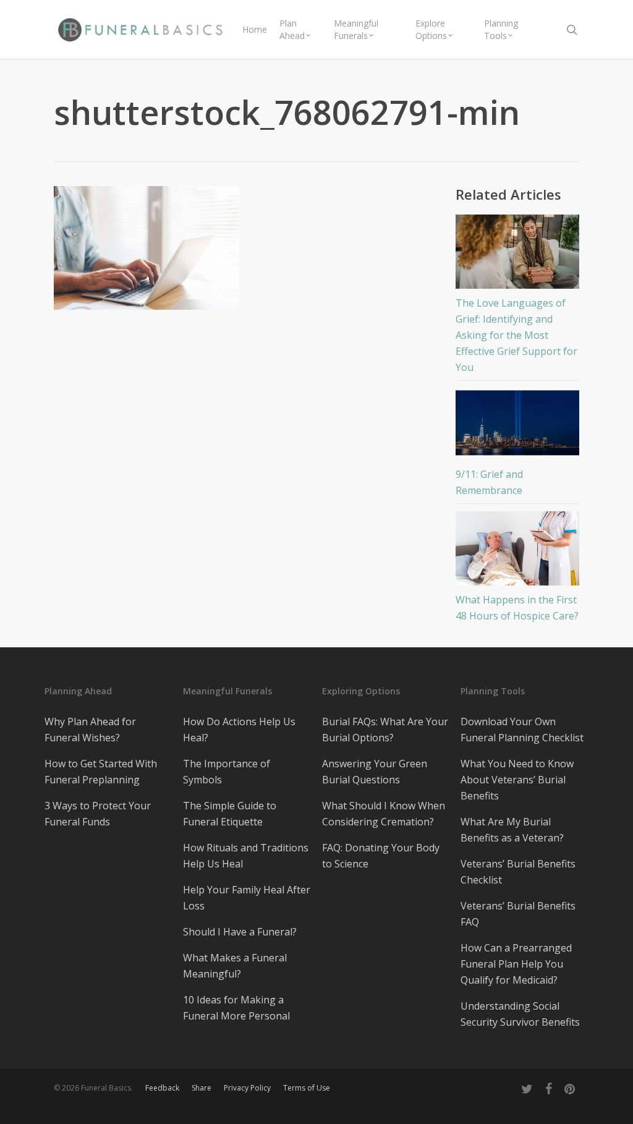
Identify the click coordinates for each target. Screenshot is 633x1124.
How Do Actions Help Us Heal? (239, 729)
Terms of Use (306, 1088)
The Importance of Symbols (226, 771)
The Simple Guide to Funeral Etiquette (229, 813)
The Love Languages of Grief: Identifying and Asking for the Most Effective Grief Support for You (516, 335)
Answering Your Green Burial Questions (374, 771)
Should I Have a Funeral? (240, 932)
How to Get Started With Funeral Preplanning (101, 771)
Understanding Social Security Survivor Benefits (520, 1014)
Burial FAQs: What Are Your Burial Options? (385, 729)
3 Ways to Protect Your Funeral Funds (98, 813)
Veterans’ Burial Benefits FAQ (518, 914)
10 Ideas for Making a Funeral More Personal (236, 1008)
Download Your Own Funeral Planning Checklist (522, 729)
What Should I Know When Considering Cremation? (383, 813)
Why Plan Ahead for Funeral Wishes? (90, 729)
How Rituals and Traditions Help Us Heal (245, 856)
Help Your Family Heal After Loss (246, 898)
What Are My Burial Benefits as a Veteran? (512, 830)
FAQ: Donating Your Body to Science (381, 856)
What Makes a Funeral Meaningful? (235, 966)
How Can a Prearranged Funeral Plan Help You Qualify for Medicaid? (516, 964)
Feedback (162, 1088)
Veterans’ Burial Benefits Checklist (518, 872)
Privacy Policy (247, 1088)
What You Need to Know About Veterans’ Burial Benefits (517, 780)
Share (201, 1088)
